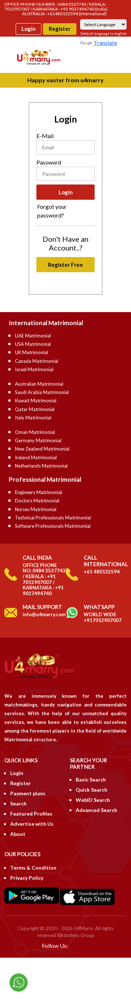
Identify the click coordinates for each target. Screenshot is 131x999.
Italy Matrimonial (33, 417)
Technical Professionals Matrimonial (53, 518)
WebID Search (93, 800)
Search (18, 803)
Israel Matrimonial (34, 369)
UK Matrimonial (31, 352)
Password (48, 162)
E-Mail (44, 135)
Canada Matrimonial (36, 361)
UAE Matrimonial (33, 336)
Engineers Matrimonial (38, 492)
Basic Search (91, 779)
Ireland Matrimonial (36, 457)
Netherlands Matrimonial (41, 466)
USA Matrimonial (33, 344)
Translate (105, 42)
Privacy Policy (26, 878)
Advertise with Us (31, 824)
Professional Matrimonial (45, 479)
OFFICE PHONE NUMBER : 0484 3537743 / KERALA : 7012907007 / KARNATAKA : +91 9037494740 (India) (55, 6)
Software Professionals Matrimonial (53, 526)
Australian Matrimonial (39, 384)
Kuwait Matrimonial (35, 400)
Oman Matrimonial (35, 432)
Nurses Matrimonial (35, 509)
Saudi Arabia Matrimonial (42, 392)
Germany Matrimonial (38, 440)
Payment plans (27, 793)
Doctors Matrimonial (37, 500)
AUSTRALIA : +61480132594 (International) (64, 13)
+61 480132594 (102, 572)
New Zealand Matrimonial (42, 449)
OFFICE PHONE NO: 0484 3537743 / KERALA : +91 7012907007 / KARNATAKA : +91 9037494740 (44, 579)
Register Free (65, 264)
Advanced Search (96, 810)
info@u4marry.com (44, 614)
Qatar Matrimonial (35, 409)
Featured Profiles (31, 814)
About (17, 834)
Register (60, 28)
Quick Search (91, 790)
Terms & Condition (33, 868)
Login (28, 28)
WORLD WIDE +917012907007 (103, 617)
